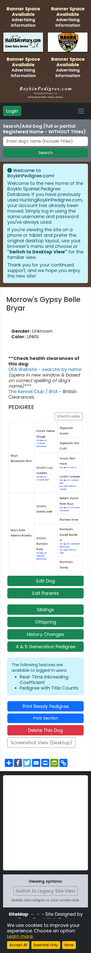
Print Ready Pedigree (45, 706)
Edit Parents (45, 593)
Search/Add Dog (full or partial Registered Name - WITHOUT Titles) (44, 128)
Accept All (18, 944)
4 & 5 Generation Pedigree (45, 646)
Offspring (45, 622)
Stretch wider (68, 416)
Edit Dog (45, 581)
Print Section (45, 718)
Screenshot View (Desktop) (41, 742)
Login (12, 111)
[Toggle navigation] (81, 111)
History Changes (45, 634)
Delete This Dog (45, 730)
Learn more (20, 936)
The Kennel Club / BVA (33, 391)
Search (45, 153)
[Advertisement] (45, 822)
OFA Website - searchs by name (44, 369)
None (69, 944)
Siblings (45, 609)
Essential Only (46, 944)
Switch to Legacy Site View (45, 891)
